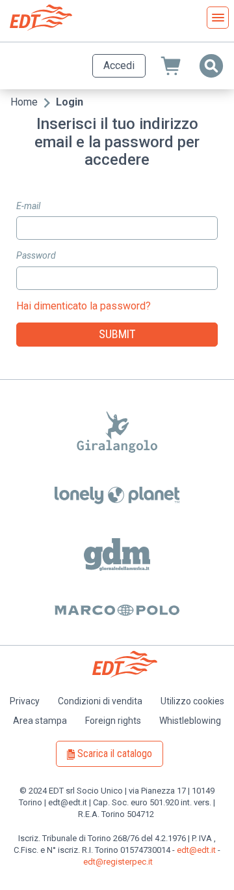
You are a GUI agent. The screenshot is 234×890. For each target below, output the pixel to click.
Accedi (119, 65)
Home (24, 102)
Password (36, 255)
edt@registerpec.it (118, 862)
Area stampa (40, 720)
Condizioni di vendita (100, 701)
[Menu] (218, 18)
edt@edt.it (196, 850)
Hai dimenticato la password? (83, 306)
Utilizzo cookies (192, 701)
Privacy (25, 701)
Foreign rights (113, 720)
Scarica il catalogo (114, 753)
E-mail (28, 206)
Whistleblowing (190, 720)
